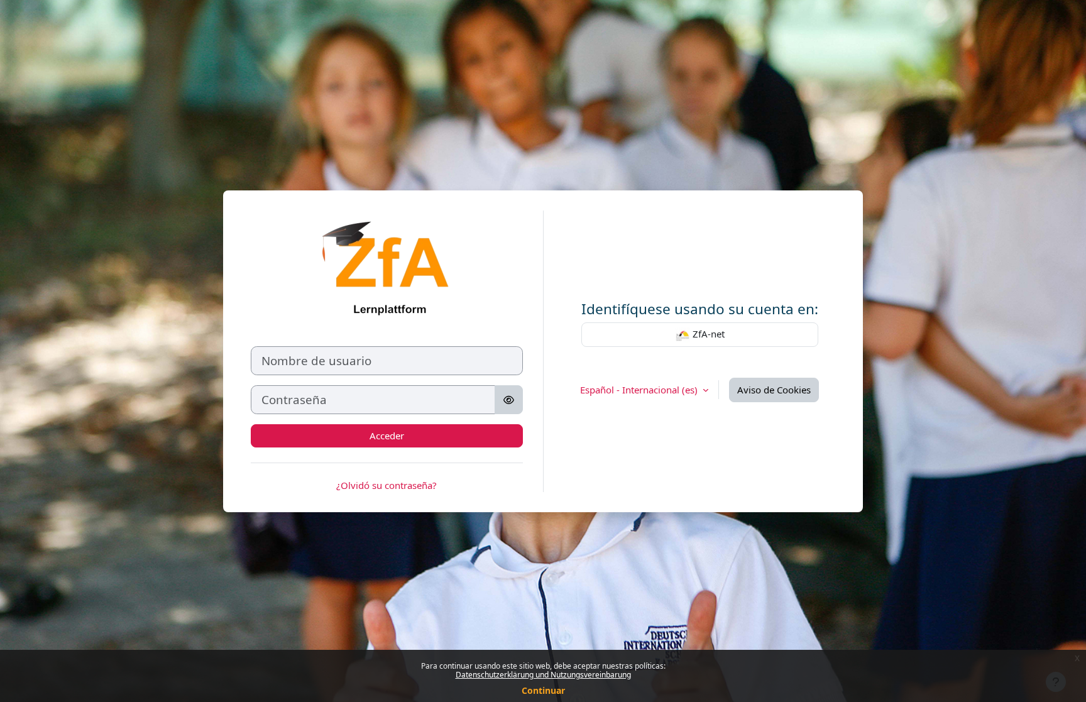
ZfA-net (707, 333)
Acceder (387, 435)
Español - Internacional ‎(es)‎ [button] (640, 389)
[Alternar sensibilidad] (509, 399)
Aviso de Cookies (774, 389)
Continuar (543, 690)
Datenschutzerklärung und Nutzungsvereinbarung (543, 674)
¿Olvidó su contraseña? (386, 485)
